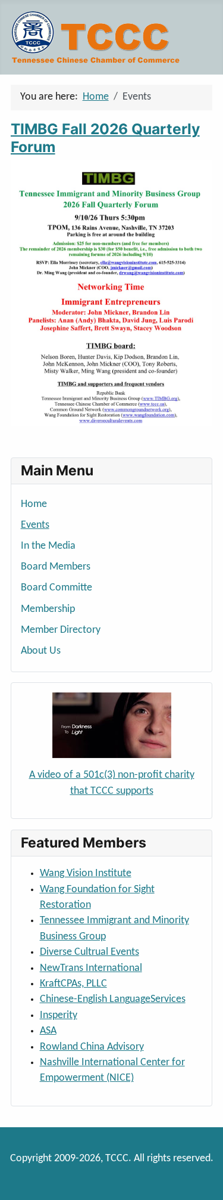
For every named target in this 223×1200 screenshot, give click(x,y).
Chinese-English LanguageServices (113, 999)
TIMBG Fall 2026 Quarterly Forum (105, 137)
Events (35, 525)
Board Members (55, 567)
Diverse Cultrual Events (89, 952)
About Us (41, 651)
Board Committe (56, 588)
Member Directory (60, 630)
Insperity (58, 1015)
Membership (48, 609)
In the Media (48, 546)
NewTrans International (91, 968)
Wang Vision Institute (85, 873)
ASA (48, 1031)
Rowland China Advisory (92, 1047)
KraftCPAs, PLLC (73, 984)
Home (34, 504)
